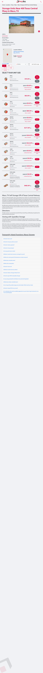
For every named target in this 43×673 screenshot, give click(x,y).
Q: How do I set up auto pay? (8, 248)
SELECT (37, 87)
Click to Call (37, 81)
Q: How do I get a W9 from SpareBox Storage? (11, 275)
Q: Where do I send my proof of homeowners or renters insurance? (15, 257)
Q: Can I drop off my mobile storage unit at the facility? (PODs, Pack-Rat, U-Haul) (18, 285)
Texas (12, 5)
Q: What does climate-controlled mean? (10, 282)
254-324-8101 (5, 36)
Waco (15, 5)
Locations (8, 5)
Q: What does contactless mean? (9, 260)
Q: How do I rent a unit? (7, 238)
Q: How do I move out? (7, 266)
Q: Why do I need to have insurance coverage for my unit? (14, 254)
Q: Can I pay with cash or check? (9, 251)
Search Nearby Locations (37, 77)
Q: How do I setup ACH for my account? (10, 288)
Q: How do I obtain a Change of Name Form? (11, 272)
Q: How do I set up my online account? (10, 241)
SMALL (9, 65)
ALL (4, 65)
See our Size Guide (4, 63)
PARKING (5, 70)
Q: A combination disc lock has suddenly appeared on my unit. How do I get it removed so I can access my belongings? (20, 292)
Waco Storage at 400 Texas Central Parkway (27, 5)
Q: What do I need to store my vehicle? (10, 269)
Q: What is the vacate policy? (8, 263)
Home (3, 5)
